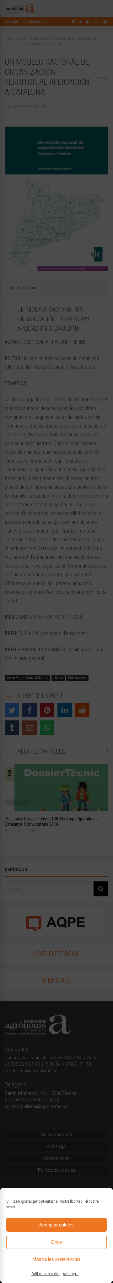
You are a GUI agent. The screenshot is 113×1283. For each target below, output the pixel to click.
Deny (56, 1242)
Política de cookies (45, 1274)
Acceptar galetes (56, 1224)
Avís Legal (70, 1274)
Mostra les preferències (56, 1259)
